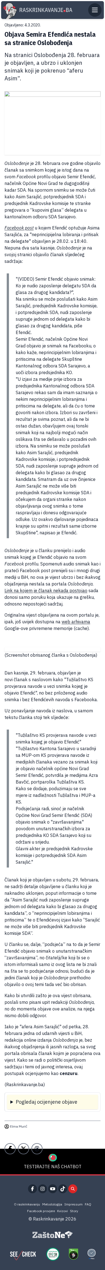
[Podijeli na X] (23, 1148)
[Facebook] (32, 1188)
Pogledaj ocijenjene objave (46, 1102)
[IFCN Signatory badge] (73, 1254)
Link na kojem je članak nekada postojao (45, 590)
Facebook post (19, 228)
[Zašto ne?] (52, 1234)
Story (74, 1211)
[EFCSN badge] (53, 1254)
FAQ (88, 1204)
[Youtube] (52, 1188)
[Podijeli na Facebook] (10, 1148)
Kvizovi (62, 1211)
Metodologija (52, 1204)
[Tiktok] (62, 1188)
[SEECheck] (23, 1254)
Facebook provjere (41, 1211)
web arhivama (76, 621)
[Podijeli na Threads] (37, 1148)
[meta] (91, 1254)
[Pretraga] (72, 1188)
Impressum (73, 1204)
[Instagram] (42, 1188)
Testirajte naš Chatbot (52, 1166)
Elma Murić (18, 1126)
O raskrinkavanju (27, 1204)
